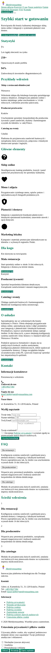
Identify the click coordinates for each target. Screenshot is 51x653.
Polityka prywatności (16, 602)
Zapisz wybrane (27, 650)
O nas (24, 7)
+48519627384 (7, 387)
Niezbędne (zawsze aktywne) (17, 642)
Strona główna (7, 7)
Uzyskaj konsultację (9, 35)
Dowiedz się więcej (27, 35)
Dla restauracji (8, 450)
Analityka (8, 645)
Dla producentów (9, 467)
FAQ (21, 9)
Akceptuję (14, 650)
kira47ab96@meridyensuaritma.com (16, 394)
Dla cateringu (8, 482)
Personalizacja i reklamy (14, 648)
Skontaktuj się (7, 12)
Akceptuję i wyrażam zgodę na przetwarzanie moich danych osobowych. (25, 434)
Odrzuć (5, 650)
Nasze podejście (35, 7)
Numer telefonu (8, 417)
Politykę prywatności (23, 433)
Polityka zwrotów (14, 610)
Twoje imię (6, 415)
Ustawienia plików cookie (18, 617)
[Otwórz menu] (15, 12)
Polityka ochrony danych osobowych (22, 614)
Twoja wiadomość (9, 430)
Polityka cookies (14, 607)
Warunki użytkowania (16, 605)
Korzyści (18, 7)
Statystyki (5, 9)
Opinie (45, 7)
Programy (14, 9)
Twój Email (6, 420)
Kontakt (27, 9)
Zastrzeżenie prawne (15, 612)
